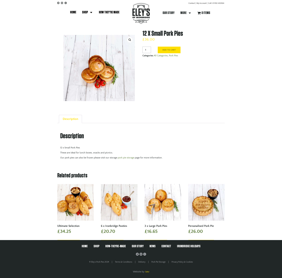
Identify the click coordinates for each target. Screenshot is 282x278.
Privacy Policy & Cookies (182, 262)
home (85, 246)
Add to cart (169, 50)
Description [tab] (70, 119)
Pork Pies (173, 55)
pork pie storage (126, 157)
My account (202, 3)
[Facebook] (62, 3)
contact (191, 3)
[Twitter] (58, 3)
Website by (138, 271)
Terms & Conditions (123, 262)
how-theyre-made (115, 246)
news (153, 246)
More (183, 13)
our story (168, 13)
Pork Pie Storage (158, 262)
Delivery (141, 262)
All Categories (161, 55)
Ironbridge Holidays (188, 246)
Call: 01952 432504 (216, 3)
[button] (129, 40)
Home (73, 12)
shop (85, 12)
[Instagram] (65, 3)
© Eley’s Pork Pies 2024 (99, 262)
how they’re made (109, 12)
